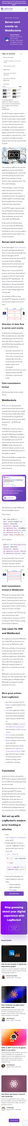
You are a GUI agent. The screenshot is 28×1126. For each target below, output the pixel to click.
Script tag (15, 854)
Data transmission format (9, 66)
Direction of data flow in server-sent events (12, 61)
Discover (8, 735)
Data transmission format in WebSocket (10, 74)
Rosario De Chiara (12, 976)
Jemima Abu (10, 1107)
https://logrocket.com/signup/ (15, 837)
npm (8, 854)
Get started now (14, 893)
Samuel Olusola (14, 35)
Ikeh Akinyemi (11, 1065)
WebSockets (6, 69)
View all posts (14, 1120)
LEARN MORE (5, 109)
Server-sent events (8, 57)
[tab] (8, 854)
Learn (7, 710)
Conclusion (6, 84)
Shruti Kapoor (11, 1018)
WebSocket (5, 406)
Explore (8, 740)
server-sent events (20, 247)
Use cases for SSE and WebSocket (9, 79)
